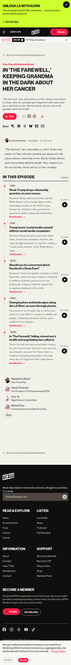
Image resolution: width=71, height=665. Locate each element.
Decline (7, 660)
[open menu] (5, 32)
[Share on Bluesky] (30, 126)
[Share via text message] (36, 126)
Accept (23, 660)
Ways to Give (43, 566)
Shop (39, 571)
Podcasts (42, 527)
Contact (7, 575)
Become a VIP (44, 561)
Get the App (11, 21)
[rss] (24, 117)
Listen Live (15, 31)
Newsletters (9, 571)
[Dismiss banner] (66, 4)
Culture (7, 532)
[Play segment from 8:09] (4, 223)
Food (5, 527)
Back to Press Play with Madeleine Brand (25, 55)
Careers (7, 561)
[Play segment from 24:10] (4, 298)
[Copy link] (13, 126)
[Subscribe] (64, 497)
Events (6, 537)
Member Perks (44, 575)
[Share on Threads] (24, 126)
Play (11, 116)
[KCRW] (8, 479)
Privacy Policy (58, 651)
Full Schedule (44, 532)
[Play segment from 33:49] (4, 332)
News (8, 415)
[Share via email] (42, 126)
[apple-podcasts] (29, 117)
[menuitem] (42, 116)
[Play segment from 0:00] (4, 186)
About (6, 556)
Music (40, 522)
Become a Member (46, 556)
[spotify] (34, 117)
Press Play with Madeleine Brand (18, 64)
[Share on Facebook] (18, 126)
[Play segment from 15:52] (4, 261)
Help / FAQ (8, 566)
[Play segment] (64, 204)
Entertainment (10, 522)
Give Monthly (31, 612)
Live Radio (42, 518)
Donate (62, 32)
